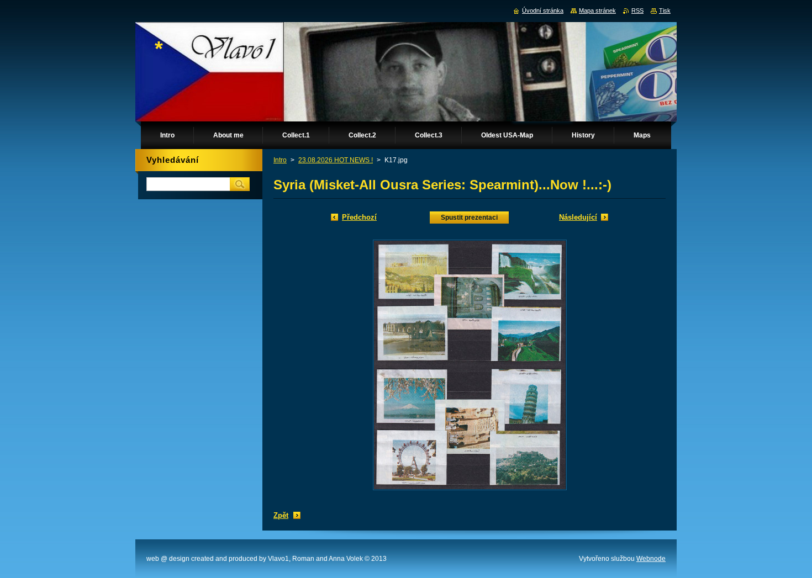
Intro (280, 160)
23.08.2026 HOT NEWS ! (335, 160)
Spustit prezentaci (469, 217)
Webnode (651, 558)
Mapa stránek (597, 10)
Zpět (280, 515)
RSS (637, 10)
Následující (578, 217)
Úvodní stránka (542, 10)
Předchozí (359, 217)
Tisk (665, 10)
